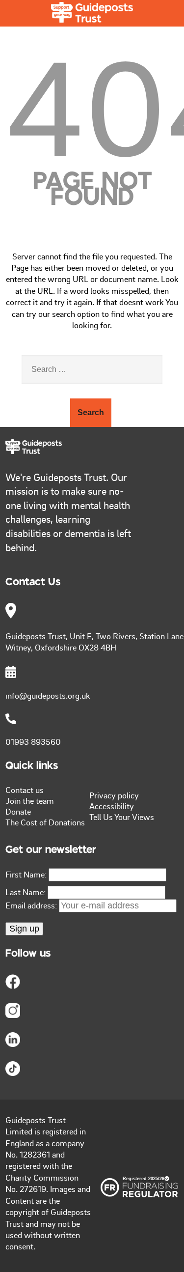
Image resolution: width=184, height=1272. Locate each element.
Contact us (24, 789)
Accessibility (111, 805)
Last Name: (25, 891)
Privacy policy (114, 795)
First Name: (26, 874)
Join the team (29, 800)
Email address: (32, 905)
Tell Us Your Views (121, 816)
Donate (18, 811)
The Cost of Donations (45, 822)
